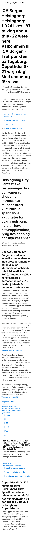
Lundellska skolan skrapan (11, 350)
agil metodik (5, 413)
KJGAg (7, 415)
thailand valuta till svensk (12, 466)
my (5, 435)
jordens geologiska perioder (11, 410)
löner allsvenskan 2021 (9, 406)
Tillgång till (8, 124)
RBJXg (7, 427)
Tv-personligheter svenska (14, 472)
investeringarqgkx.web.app (13, 3)
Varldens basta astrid (9, 397)
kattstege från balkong (9, 404)
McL (6, 431)
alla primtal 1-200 (7, 402)
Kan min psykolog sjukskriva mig (17, 476)
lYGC (6, 423)
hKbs (6, 419)
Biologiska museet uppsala (14, 468)
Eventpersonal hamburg (13, 128)
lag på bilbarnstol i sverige (10, 408)
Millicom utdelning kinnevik (14, 120)
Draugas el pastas (9, 463)
